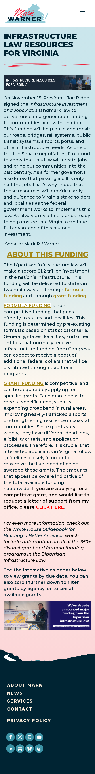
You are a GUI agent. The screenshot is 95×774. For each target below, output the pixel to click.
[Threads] (39, 748)
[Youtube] (39, 737)
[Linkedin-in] (10, 748)
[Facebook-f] (10, 737)
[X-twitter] (20, 737)
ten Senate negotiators (39, 153)
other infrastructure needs (34, 147)
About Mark (25, 685)
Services (20, 701)
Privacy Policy (29, 720)
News (15, 693)
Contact (19, 709)
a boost (62, 355)
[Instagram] (29, 737)
